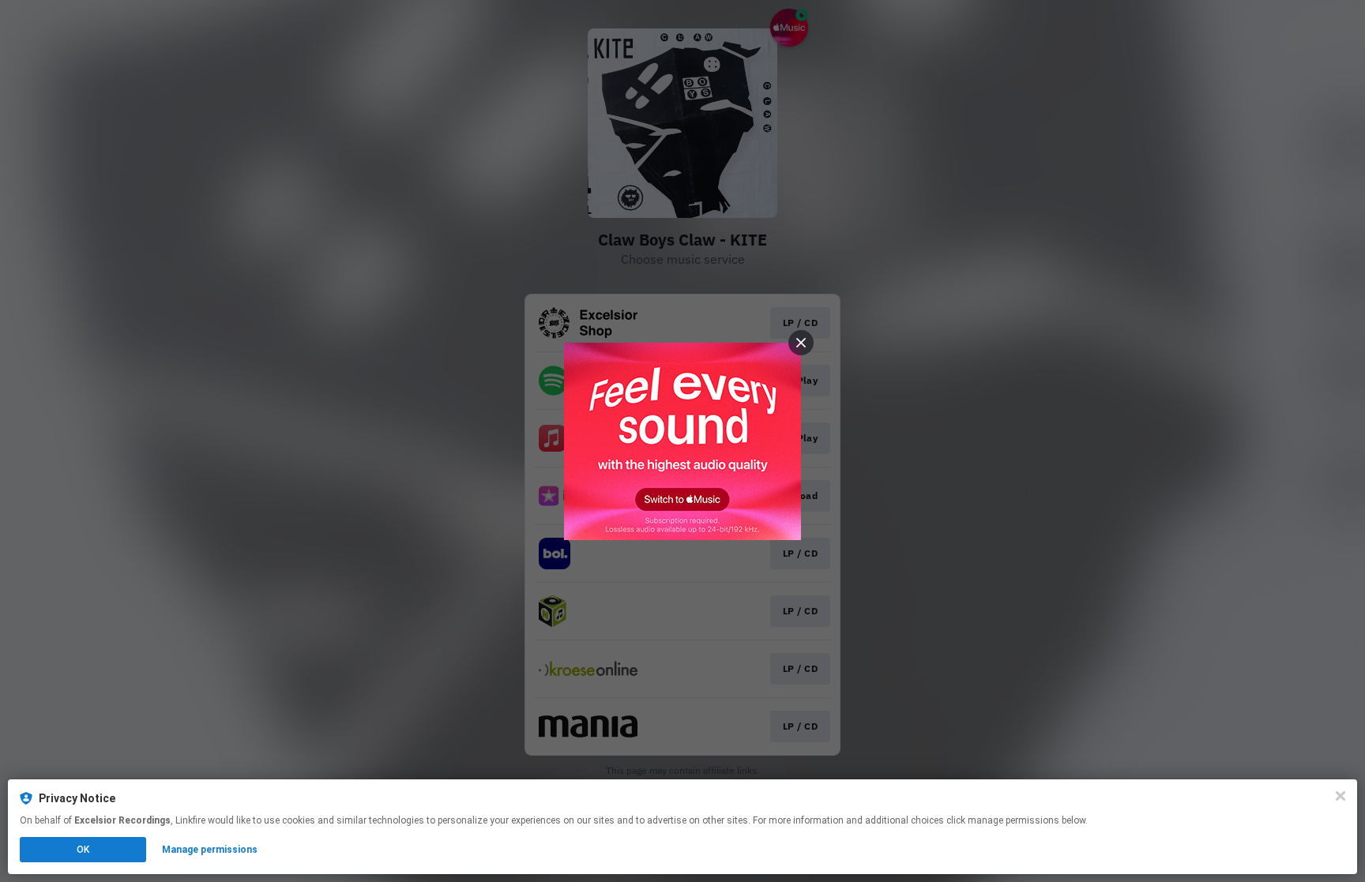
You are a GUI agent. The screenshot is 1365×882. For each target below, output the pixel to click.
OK (83, 849)
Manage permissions (210, 849)
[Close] (1340, 796)
